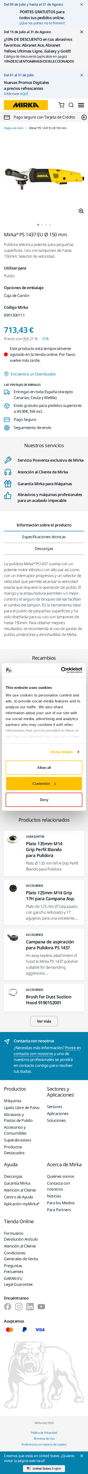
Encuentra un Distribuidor (33, 374)
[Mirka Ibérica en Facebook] (7, 1306)
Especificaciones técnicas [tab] (44, 536)
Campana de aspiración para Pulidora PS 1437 (50, 945)
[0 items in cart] (61, 105)
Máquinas (12, 1100)
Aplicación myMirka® (22, 1203)
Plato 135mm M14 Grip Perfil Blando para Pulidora (44, 849)
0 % (46, 338)
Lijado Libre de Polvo (22, 1107)
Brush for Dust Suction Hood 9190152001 (48, 999)
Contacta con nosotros (58, 1186)
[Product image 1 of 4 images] (44, 177)
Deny (44, 799)
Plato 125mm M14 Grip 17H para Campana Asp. (50, 895)
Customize (41, 783)
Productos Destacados (14, 1149)
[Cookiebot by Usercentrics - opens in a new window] (62, 670)
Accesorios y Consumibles (15, 1130)
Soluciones (56, 1120)
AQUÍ (24, 93)
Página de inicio (13, 128)
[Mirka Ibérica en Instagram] (18, 1306)
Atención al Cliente (20, 1190)
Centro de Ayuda (18, 1197)
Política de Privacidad (44, 1433)
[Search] (71, 105)
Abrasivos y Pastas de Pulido (18, 1117)
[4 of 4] (50, 225)
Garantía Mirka (17, 1183)
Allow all (44, 767)
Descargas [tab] (44, 548)
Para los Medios (61, 1203)
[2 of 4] (42, 225)
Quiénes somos (60, 1176)
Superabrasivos (17, 1140)
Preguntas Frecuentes (13, 1268)
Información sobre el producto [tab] (44, 525)
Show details (62, 752)
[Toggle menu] (81, 105)
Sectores (54, 1106)
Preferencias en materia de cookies (44, 1444)
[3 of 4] (46, 225)
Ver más (44, 1021)
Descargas (13, 1176)
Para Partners (59, 1209)
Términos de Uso (44, 1438)
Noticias (54, 1196)
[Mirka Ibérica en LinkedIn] (30, 1306)
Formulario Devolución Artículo (21, 1236)
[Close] (81, 1455)
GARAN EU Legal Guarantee (18, 1281)
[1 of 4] (38, 225)
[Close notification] (81, 4)
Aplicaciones (57, 1113)
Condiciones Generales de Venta (21, 1255)
